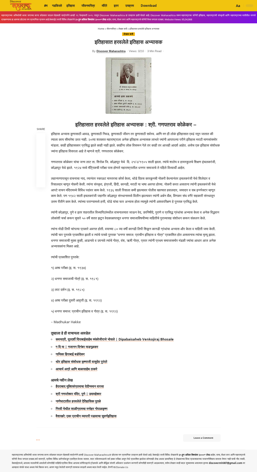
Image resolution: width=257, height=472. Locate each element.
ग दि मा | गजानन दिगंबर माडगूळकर (77, 346)
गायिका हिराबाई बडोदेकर (70, 354)
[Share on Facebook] (40, 137)
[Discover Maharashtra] (21, 5)
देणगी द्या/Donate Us (118, 467)
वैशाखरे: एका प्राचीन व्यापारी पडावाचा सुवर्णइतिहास (86, 416)
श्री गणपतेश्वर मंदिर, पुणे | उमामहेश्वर (78, 393)
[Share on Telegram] (40, 164)
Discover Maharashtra (111, 51)
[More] (40, 182)
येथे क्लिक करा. (42, 467)
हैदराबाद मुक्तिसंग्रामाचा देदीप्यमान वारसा (80, 386)
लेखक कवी (122, 28)
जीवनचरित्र (111, 28)
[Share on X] (40, 146)
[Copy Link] (40, 173)
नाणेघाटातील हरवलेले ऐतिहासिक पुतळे (78, 401)
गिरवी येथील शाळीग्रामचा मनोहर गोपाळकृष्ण (81, 408)
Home (101, 28)
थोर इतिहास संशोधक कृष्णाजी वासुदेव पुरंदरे (81, 361)
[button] (231, 5)
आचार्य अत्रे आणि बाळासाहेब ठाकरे (76, 369)
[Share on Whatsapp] (40, 155)
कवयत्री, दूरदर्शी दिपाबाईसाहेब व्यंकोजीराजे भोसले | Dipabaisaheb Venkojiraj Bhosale (115, 339)
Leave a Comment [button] (203, 438)
